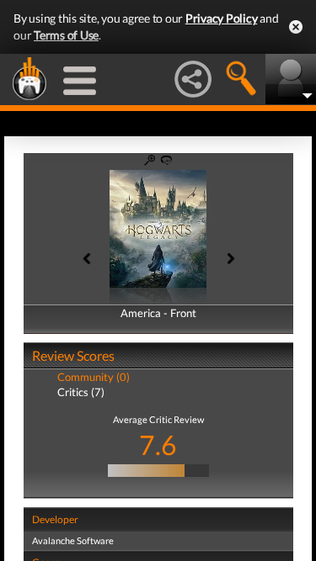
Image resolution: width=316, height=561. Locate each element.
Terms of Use (66, 35)
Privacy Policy (221, 18)
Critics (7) (80, 392)
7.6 (158, 444)
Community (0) (93, 377)
